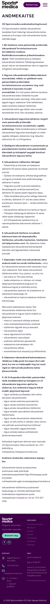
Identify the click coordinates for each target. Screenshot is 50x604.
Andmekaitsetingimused (36, 580)
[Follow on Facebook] (4, 542)
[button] (45, 4)
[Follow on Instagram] (9, 542)
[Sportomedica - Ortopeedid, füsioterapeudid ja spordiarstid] (10, 4)
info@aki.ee (21, 497)
